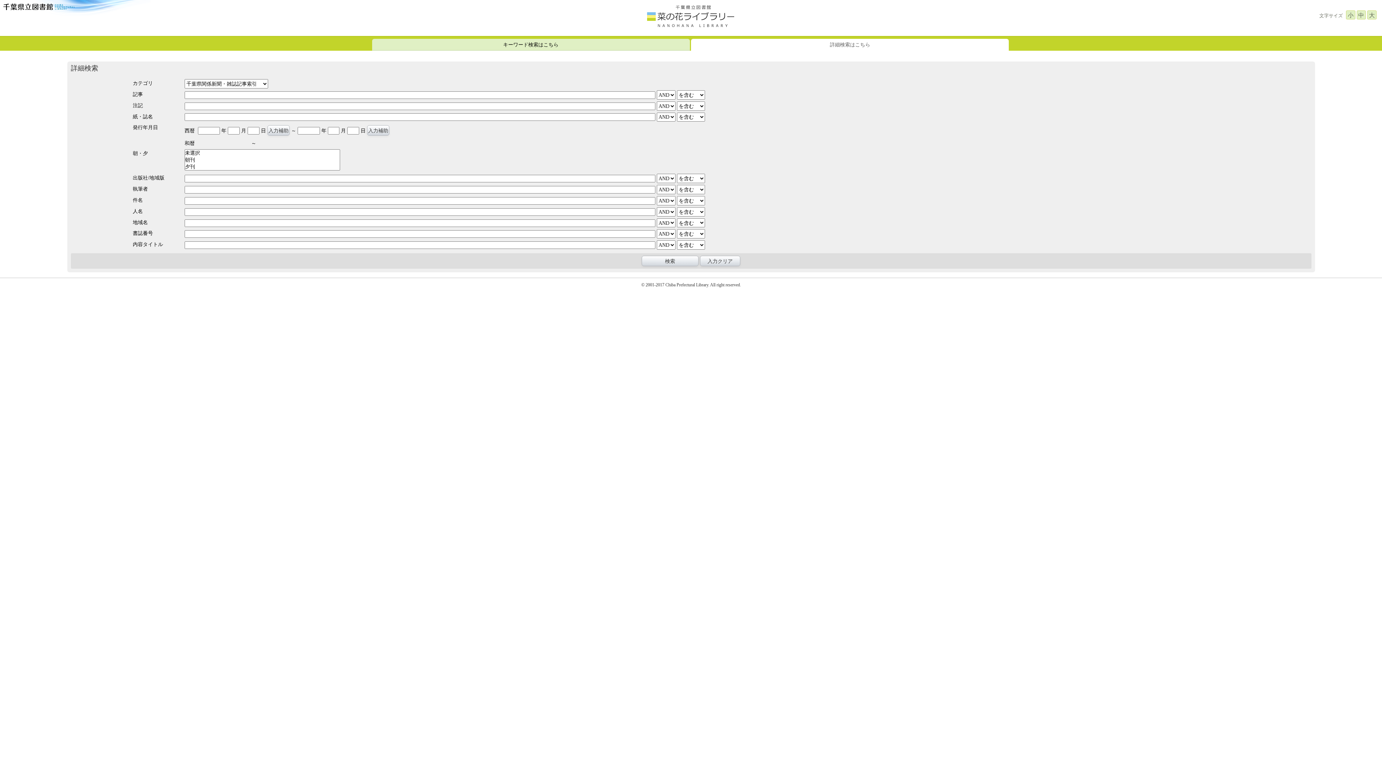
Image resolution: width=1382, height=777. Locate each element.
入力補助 (278, 130)
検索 (670, 261)
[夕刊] (262, 166)
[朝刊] (262, 159)
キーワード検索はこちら (531, 44)
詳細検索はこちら (850, 44)
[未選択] (262, 153)
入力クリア (720, 261)
